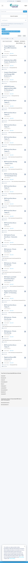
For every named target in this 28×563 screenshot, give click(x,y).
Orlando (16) (3, 375)
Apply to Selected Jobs (7, 41)
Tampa (4, 120)
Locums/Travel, (11, 258)
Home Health (6, 53)
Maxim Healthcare (7, 104)
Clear (24, 35)
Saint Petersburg (5, 95)
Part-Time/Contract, (12, 120)
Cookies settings (12, 558)
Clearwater (4, 244)
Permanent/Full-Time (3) (5, 402)
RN (3, 53)
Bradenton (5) (3, 391)
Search (25, 11)
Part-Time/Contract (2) (5, 404)
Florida (7, 55)
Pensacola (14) (3, 377)
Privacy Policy (21, 557)
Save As (19, 35)
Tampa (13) (3, 379)
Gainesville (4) (3, 393)
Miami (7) (2, 383)
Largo (3, 230)
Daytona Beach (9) (4, 381)
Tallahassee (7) (3, 385)
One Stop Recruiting (7, 360)
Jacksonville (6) (3, 387)
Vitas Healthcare (7, 51)
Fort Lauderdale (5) (4, 389)
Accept (24, 546)
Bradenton (4, 55)
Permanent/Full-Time (13, 55)
